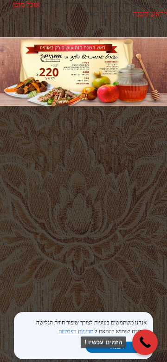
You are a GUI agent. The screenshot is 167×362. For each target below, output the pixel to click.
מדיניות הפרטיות (75, 331)
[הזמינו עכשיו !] (145, 342)
